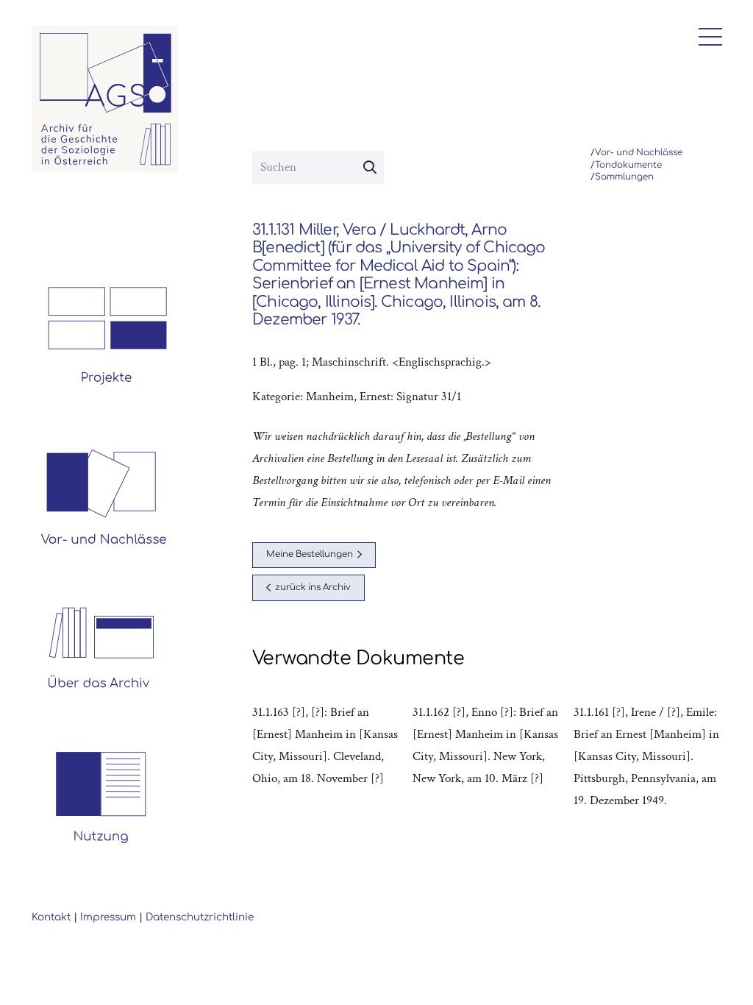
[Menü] (707, 36)
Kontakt (51, 917)
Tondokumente (628, 165)
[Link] (105, 99)
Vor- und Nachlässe (638, 152)
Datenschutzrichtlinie (200, 917)
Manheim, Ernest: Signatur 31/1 (383, 396)
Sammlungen (624, 177)
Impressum (108, 917)
